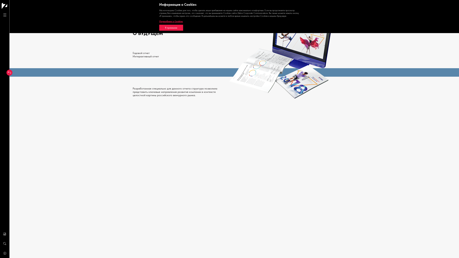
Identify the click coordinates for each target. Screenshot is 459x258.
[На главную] (9, 6)
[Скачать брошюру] (5, 234)
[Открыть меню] (5, 15)
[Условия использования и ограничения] (5, 253)
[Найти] (5, 243)
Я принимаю (171, 27)
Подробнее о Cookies (171, 21)
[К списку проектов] (9, 73)
